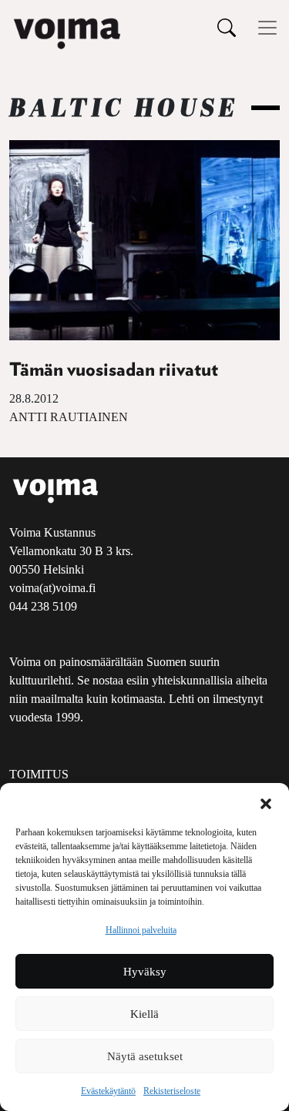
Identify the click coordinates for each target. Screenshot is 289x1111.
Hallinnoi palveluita (141, 930)
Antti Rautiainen (68, 416)
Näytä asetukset (145, 1056)
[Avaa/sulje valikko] (267, 27)
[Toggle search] (226, 27)
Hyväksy (144, 971)
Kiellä (144, 1014)
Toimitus (39, 774)
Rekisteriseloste (171, 1091)
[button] (266, 802)
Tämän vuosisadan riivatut (113, 370)
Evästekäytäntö (108, 1091)
